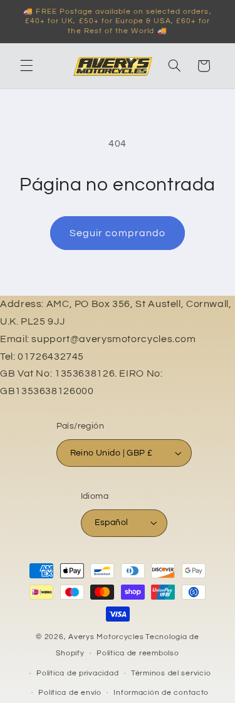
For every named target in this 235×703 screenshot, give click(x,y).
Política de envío (70, 692)
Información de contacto (161, 692)
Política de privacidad (77, 673)
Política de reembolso (138, 653)
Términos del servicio (171, 673)
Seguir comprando (117, 233)
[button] (26, 65)
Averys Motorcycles (106, 636)
